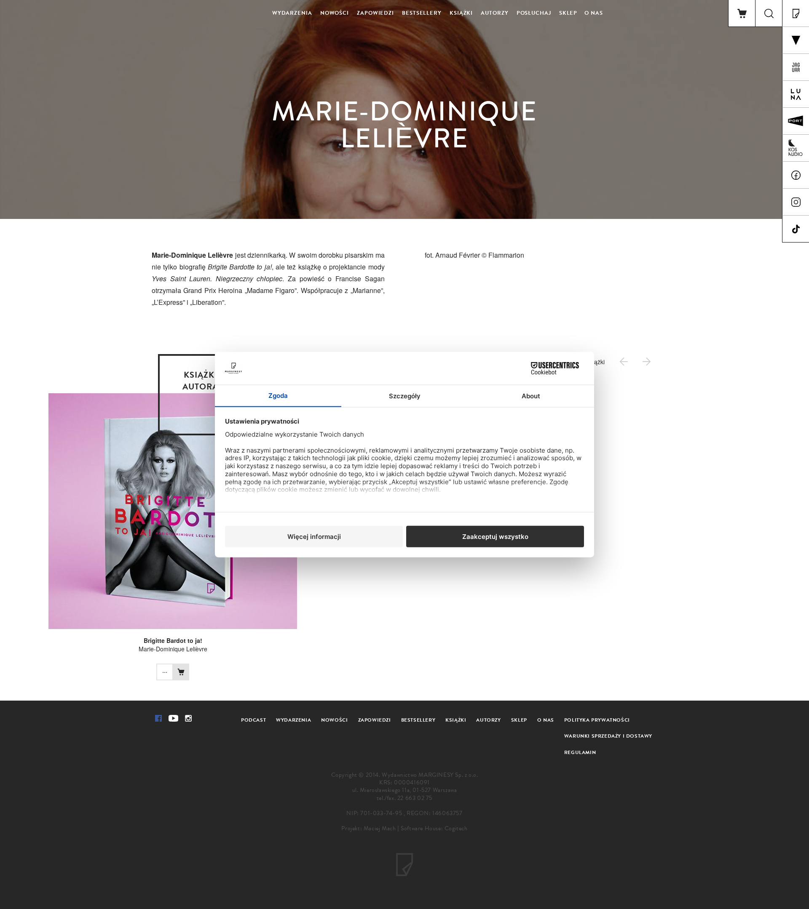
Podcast (253, 720)
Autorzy (494, 13)
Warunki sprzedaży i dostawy (608, 736)
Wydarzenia (292, 13)
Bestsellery (422, 13)
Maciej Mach (380, 828)
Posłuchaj (534, 13)
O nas (593, 13)
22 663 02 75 (414, 798)
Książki (461, 13)
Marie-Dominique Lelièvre (173, 649)
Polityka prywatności (597, 720)
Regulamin (580, 752)
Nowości (334, 13)
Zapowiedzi (375, 13)
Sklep (568, 13)
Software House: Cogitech (434, 828)
